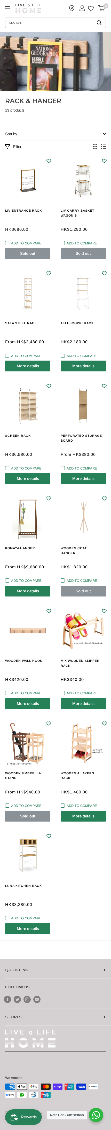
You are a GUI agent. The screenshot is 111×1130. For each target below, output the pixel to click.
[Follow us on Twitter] (17, 999)
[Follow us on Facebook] (7, 999)
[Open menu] (7, 8)
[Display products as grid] (95, 146)
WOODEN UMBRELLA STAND (23, 775)
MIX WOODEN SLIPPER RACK (80, 663)
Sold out (27, 253)
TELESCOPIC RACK (77, 323)
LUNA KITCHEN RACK (23, 886)
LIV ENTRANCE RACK (23, 210)
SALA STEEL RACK (21, 323)
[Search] (99, 23)
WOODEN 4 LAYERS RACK (77, 775)
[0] (101, 8)
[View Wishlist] (91, 8)
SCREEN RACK (18, 435)
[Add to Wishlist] (49, 161)
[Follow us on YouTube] (37, 999)
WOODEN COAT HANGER (74, 550)
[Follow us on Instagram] (27, 999)
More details (28, 366)
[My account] (82, 8)
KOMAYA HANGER (20, 548)
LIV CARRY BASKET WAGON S (77, 213)
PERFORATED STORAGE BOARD (81, 438)
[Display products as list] (103, 146)
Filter (17, 146)
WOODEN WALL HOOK (23, 661)
